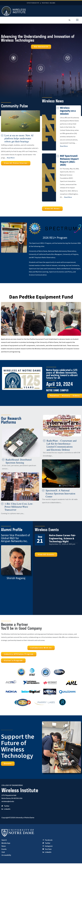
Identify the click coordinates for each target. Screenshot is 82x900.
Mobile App (6, 843)
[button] (41, 47)
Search (4, 840)
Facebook (48, 840)
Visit (3, 852)
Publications (20, 58)
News (4, 846)
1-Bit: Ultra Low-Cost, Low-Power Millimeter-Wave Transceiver (19, 506)
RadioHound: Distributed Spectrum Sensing (19, 461)
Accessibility (6, 855)
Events (4, 849)
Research (72, 58)
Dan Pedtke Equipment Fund (41, 297)
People (44, 68)
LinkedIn (7, 809)
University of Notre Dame (24, 818)
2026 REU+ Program (55, 238)
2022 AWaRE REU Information (19, 290)
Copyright (5, 818)
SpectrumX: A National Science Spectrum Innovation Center (60, 493)
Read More (11, 158)
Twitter (6, 806)
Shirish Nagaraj (16, 578)
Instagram (49, 846)
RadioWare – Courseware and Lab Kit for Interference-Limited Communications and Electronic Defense (61, 445)
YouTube (48, 849)
